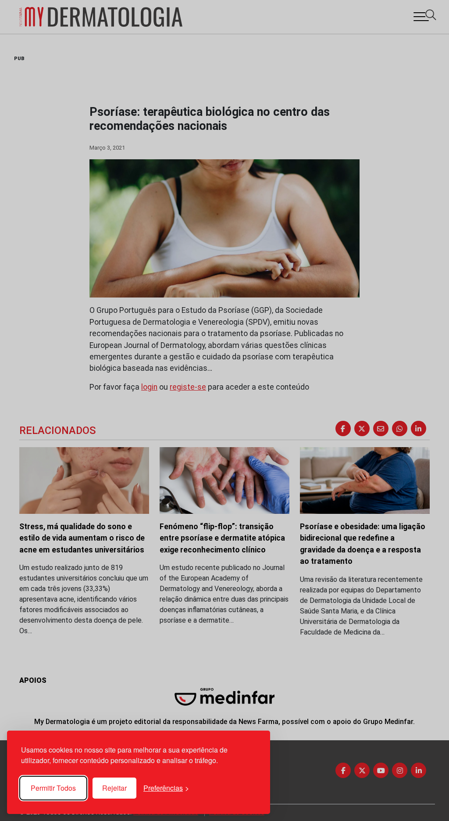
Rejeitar (114, 788)
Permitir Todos (53, 788)
